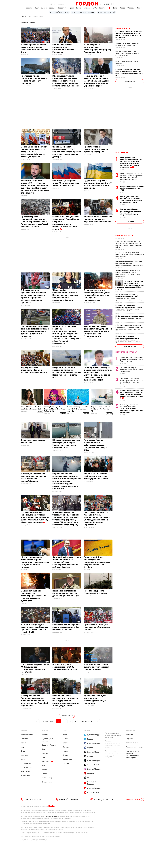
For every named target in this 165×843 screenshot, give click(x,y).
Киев (65, 735)
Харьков (66, 751)
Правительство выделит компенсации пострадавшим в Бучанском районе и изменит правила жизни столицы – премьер (129, 339)
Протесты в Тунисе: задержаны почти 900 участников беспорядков (65, 667)
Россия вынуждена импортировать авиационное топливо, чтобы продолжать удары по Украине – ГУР (129, 263)
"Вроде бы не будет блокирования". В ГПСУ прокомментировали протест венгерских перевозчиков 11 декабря (66, 152)
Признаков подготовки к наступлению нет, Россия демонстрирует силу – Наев (66, 593)
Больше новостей (130, 346)
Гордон (23, 16)
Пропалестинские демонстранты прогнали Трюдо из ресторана (96, 149)
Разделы (45, 730)
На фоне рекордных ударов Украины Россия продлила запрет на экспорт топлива (129, 318)
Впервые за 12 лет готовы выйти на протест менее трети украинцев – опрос (96, 476)
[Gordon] (87, 4)
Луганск (66, 763)
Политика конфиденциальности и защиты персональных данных (112, 744)
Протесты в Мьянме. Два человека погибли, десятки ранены (97, 627)
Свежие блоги (122, 28)
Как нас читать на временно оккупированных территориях (132, 754)
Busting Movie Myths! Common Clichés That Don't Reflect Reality (54, 409)
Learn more (39, 411)
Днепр (65, 755)
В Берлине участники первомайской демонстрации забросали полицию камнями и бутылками (33, 596)
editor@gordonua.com (104, 799)
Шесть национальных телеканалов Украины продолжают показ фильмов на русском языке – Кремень (35, 562)
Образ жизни (26, 763)
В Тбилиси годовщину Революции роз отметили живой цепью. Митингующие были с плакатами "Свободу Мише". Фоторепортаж (35, 517)
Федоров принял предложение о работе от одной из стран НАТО (132, 188)
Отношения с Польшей (106, 12)
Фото (115, 8)
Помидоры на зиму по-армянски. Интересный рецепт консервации (131, 369)
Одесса (65, 743)
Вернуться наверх (133, 799)
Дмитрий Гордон (94, 735)
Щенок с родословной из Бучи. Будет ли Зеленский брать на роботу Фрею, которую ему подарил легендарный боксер (132, 393)
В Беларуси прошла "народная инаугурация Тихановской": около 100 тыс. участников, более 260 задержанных (34, 701)
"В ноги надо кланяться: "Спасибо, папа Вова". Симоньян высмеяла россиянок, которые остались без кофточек (131, 408)
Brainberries (24, 411)
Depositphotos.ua (51, 816)
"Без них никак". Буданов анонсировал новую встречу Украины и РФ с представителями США (131, 212)
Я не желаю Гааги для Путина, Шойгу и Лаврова (127, 44)
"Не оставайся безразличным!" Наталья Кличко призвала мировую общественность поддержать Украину (65, 295)
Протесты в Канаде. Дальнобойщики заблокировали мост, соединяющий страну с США (95, 445)
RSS (89, 778)
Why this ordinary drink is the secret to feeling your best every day (78, 409)
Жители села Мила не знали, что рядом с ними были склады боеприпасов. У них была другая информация (127, 273)
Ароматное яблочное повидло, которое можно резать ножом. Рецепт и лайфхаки (131, 359)
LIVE (95, 8)
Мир (22, 747)
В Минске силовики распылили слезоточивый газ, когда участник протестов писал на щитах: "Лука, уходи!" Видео (65, 701)
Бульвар (87, 8)
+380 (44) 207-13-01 (33, 799)
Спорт (23, 751)
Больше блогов (130, 81)
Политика (24, 739)
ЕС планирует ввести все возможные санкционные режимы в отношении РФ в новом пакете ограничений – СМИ (129, 308)
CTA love (69, 413)
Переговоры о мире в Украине (83, 12)
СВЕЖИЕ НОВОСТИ (124, 236)
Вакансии (129, 735)
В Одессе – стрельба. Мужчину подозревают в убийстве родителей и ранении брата (129, 254)
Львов (65, 739)
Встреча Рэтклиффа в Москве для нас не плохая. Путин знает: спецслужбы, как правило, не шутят (129, 72)
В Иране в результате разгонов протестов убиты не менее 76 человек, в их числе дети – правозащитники (97, 295)
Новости (28, 8)
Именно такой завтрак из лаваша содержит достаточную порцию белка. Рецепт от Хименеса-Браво (131, 381)
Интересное (25, 776)
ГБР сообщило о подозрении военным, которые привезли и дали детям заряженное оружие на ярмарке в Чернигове (35, 331)
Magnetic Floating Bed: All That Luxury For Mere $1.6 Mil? (100, 409)
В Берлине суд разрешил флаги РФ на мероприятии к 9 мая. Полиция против (65, 183)
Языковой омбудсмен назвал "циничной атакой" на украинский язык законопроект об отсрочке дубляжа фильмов (66, 562)
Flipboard (91, 773)
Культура (24, 755)
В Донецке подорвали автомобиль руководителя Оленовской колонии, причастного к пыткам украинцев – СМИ (129, 328)
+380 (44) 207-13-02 (68, 799)
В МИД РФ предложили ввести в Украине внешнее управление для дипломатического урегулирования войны (131, 176)
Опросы (130, 8)
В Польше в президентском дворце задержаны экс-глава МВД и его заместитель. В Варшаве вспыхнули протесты (34, 152)
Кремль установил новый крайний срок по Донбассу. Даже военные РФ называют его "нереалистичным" (131, 199)
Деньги (23, 743)
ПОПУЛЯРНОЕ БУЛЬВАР (126, 352)
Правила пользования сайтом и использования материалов (113, 735)
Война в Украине (27, 735)
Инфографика (26, 771)
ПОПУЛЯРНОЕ (121, 152)
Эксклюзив (104, 8)
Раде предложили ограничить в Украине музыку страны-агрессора (34, 370)
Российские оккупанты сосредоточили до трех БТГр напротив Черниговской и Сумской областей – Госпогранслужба (98, 331)
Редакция (129, 739)
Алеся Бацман (93, 765)
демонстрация (38, 16)
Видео (122, 8)
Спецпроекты (47, 782)
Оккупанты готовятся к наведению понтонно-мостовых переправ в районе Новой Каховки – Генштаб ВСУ (66, 372)
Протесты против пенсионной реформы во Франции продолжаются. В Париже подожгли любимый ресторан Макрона (34, 222)
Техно (23, 759)
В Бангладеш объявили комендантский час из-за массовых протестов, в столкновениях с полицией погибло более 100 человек (65, 81)
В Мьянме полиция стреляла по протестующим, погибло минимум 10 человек (66, 627)
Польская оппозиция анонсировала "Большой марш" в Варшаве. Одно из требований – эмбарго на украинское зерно (97, 81)
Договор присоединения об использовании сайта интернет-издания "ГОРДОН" (113, 754)
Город (65, 730)
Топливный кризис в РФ (59, 12)
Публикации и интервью (45, 8)
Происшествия (26, 767)
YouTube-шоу (47, 778)
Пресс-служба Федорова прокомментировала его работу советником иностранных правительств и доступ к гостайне (128, 297)
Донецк (66, 747)
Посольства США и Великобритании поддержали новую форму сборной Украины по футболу (97, 562)
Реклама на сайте (132, 743)
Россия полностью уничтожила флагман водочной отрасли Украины (127, 53)
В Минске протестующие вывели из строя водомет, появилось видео (96, 667)
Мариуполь (67, 759)
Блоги (78, 8)
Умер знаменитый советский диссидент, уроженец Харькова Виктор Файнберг (98, 219)
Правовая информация (134, 747)
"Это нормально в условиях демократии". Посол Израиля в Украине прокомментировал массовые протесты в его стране (66, 223)
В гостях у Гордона (66, 8)
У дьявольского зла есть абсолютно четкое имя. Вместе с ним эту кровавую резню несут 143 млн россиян (128, 34)
